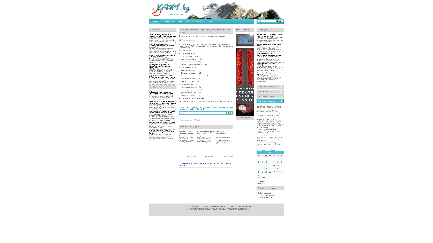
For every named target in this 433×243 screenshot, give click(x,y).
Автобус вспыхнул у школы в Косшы (268, 135)
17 (258, 168)
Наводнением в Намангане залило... (187, 132)
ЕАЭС (210, 21)
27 (270, 172)
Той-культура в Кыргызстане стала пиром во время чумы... (269, 35)
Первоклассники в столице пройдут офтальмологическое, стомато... (162, 112)
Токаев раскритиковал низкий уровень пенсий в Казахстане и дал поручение (269, 106)
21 (274, 168)
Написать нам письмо (266, 195)
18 (262, 168)
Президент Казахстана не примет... (221, 133)
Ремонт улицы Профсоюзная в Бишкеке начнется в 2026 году (269, 126)
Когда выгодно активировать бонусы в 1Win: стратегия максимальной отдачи (269, 122)
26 (266, 172)
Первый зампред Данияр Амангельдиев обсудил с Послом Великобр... (161, 45)
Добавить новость (264, 193)
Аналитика (177, 21)
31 (258, 175)
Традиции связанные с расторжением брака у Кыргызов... (269, 54)
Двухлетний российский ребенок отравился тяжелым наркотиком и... (162, 76)
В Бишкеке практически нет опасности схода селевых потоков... (162, 121)
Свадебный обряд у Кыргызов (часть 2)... (268, 64)
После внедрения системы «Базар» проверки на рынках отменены (268, 118)
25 (262, 172)
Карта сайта (262, 183)
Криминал (165, 21)
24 (258, 172)
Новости (189, 21)
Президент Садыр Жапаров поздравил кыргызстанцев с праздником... (159, 66)
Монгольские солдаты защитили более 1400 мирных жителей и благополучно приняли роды (269, 139)
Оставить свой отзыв (265, 197)
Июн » (264, 178)
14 (274, 165)
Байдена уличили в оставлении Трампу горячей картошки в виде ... (162, 92)
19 (266, 168)
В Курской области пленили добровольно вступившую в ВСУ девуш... (161, 131)
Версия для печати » (189, 40)
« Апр (258, 178)
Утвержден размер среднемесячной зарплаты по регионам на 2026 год (268, 114)
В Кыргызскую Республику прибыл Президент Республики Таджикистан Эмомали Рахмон (268, 131)
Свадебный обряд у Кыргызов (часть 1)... (268, 73)
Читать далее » (191, 156)
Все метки (261, 181)
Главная (154, 21)
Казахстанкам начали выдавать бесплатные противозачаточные (267, 110)
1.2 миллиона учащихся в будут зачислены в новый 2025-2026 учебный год (269, 144)
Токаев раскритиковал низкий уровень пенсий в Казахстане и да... (162, 35)
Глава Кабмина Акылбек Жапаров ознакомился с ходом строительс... (162, 102)
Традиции (200, 21)
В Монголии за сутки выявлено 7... (205, 132)
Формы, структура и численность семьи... (269, 44)
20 (270, 168)
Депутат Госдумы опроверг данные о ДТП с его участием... (162, 55)
